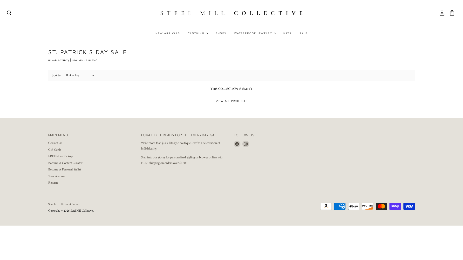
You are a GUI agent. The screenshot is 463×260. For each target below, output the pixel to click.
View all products (231, 101)
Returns (53, 183)
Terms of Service (70, 204)
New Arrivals (168, 33)
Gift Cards (54, 150)
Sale (303, 33)
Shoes (221, 33)
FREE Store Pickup (60, 156)
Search (51, 204)
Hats (287, 33)
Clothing (197, 33)
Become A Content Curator (65, 163)
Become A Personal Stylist (64, 170)
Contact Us (55, 143)
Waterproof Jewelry (253, 33)
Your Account (56, 176)
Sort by (56, 75)
